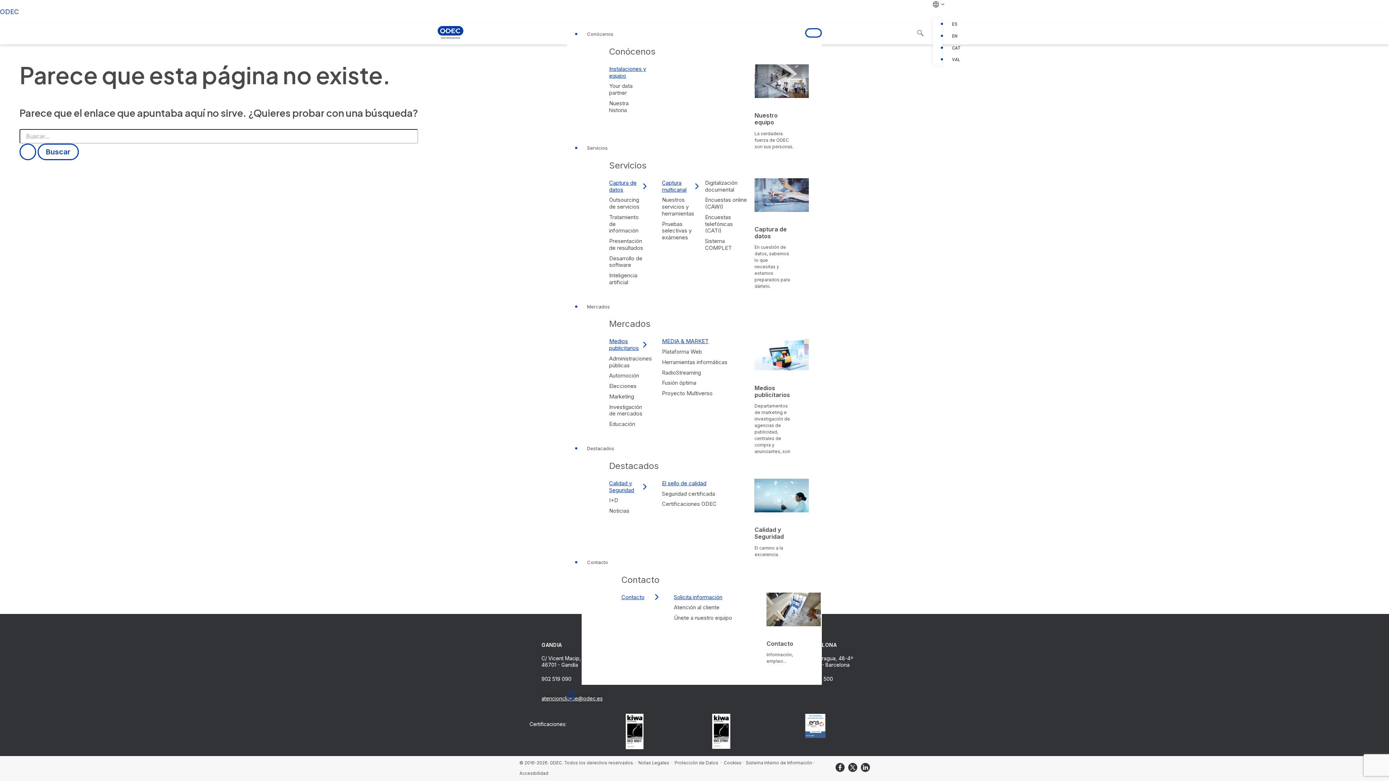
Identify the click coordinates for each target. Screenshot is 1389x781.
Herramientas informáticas (694, 362)
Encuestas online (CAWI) (726, 203)
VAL (956, 59)
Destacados (600, 448)
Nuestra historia (619, 107)
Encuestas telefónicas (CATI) (719, 224)
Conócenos (600, 34)
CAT (956, 48)
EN (954, 36)
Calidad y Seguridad (621, 487)
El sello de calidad (684, 483)
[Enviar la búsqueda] (28, 152)
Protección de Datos (697, 762)
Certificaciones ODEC (689, 503)
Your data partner (621, 89)
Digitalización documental (721, 186)
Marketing (621, 396)
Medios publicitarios (624, 344)
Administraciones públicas (630, 362)
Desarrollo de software (625, 262)
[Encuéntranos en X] (852, 767)
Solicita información (698, 597)
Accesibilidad (533, 773)
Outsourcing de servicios (624, 203)
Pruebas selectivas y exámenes (677, 231)
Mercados (598, 307)
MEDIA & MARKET (685, 341)
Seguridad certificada (688, 493)
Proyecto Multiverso (687, 393)
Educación (622, 424)
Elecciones (623, 386)
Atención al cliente (696, 607)
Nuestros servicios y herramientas (678, 206)
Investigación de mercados (625, 410)
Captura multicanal (674, 186)
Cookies (733, 762)
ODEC (9, 12)
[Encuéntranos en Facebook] (840, 767)
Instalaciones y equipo (627, 72)
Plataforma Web (682, 351)
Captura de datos (623, 186)
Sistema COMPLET (718, 244)
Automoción (624, 375)
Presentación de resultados (626, 244)
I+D (613, 500)
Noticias (619, 510)
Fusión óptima (679, 382)
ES (954, 24)
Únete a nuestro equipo (703, 617)
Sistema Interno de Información (779, 762)
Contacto (597, 562)
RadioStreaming (681, 372)
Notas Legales (653, 762)
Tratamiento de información (624, 224)
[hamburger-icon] (813, 33)
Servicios (597, 148)
